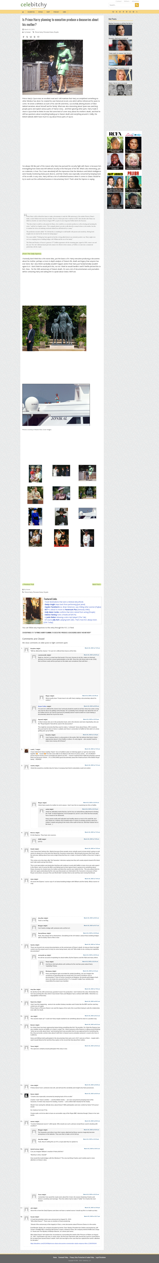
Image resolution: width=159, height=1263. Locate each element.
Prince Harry (39, 32)
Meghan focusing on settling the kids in (120, 23)
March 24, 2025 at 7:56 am (92, 989)
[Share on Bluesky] (31, 37)
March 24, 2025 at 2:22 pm (90, 971)
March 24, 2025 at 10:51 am (92, 1148)
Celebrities (31, 12)
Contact (119, 1)
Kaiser (28, 32)
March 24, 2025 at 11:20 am (90, 961)
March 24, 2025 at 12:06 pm (91, 933)
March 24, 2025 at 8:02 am (91, 918)
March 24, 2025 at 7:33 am (92, 832)
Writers (126, 1)
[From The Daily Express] (31, 254)
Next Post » (96, 584)
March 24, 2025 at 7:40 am (92, 878)
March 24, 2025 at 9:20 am (91, 1129)
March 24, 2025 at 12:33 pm (90, 809)
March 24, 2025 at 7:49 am (91, 839)
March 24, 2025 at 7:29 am (92, 648)
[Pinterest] (133, 12)
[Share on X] (27, 37)
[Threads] (127, 12)
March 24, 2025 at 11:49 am (90, 695)
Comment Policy (63, 1257)
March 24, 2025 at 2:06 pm (92, 1207)
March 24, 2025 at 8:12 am (92, 1015)
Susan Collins (42, 706)
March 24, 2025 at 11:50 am (91, 802)
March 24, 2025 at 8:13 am (92, 1024)
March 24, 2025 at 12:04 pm (91, 1139)
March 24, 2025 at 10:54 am (91, 955)
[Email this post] (38, 37)
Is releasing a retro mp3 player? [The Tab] (65, 617)
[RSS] (137, 12)
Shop (48, 12)
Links (64, 12)
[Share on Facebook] (23, 37)
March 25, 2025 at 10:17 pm (92, 1216)
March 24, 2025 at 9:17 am (91, 925)
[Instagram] (120, 12)
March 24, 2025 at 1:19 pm (90, 734)
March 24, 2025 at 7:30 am (92, 749)
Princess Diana (48, 32)
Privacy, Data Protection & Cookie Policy (82, 1257)
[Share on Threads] (35, 37)
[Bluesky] (113, 12)
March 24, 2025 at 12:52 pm (91, 719)
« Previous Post (28, 584)
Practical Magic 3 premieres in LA (119, 68)
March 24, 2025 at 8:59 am (91, 706)
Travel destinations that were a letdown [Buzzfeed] (64, 602)
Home (55, 1257)
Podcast (56, 12)
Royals (40, 12)
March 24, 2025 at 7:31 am (92, 765)
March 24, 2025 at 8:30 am (92, 1093)
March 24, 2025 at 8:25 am (91, 655)
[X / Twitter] (116, 12)
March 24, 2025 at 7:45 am (92, 944)
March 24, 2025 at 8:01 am (92, 1001)
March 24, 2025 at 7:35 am (92, 848)
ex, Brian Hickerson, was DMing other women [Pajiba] (73, 607)
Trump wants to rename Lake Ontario (120, 53)
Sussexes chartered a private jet (118, 38)
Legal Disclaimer (101, 1257)
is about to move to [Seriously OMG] (67, 609)
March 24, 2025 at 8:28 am (92, 1084)
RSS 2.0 (67, 627)
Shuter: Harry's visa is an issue (118, 83)
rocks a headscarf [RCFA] (60, 615)
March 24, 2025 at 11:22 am (91, 1194)
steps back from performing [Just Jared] (65, 604)
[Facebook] (123, 12)
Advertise (135, 1)
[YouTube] (130, 12)
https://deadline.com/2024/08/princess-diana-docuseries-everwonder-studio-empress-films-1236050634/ (63, 1243)
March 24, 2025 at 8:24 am (92, 1045)
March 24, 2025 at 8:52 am (92, 1121)
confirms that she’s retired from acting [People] (70, 612)
